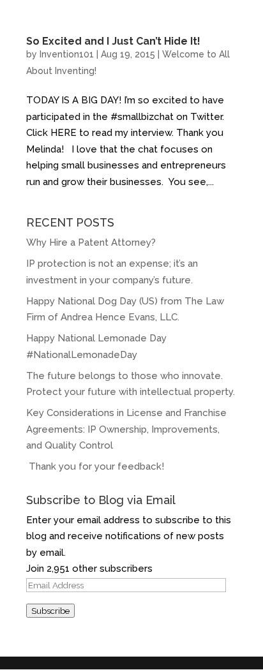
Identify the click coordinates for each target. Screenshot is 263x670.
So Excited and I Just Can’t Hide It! (113, 41)
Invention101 (67, 54)
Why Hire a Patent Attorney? (91, 242)
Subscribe (50, 611)
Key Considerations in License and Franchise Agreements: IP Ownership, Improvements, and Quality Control (126, 429)
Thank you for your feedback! (96, 466)
